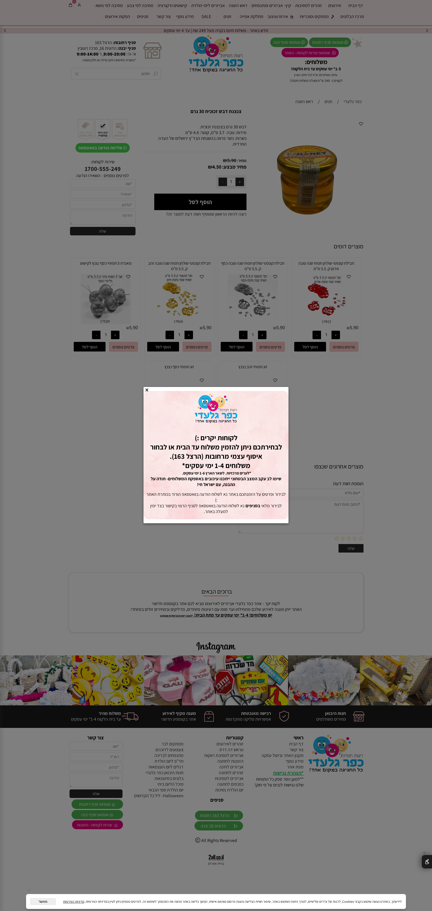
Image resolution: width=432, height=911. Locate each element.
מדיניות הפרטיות (73, 901)
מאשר (43, 901)
